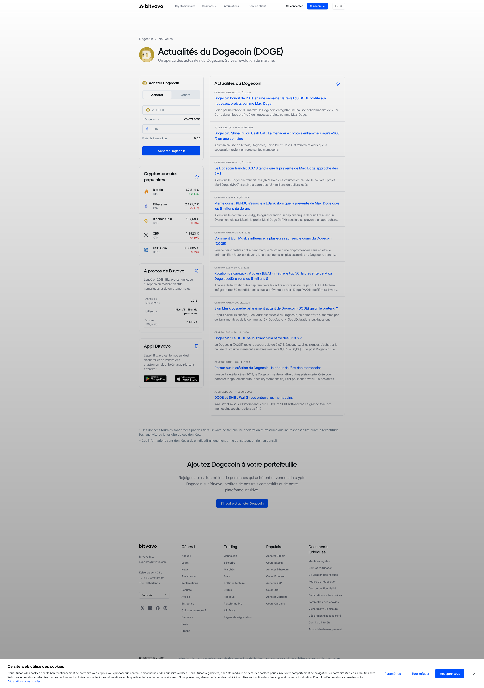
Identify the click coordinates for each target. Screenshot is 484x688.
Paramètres (393, 674)
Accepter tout (450, 674)
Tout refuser (420, 674)
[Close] (474, 673)
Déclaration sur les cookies (24, 681)
